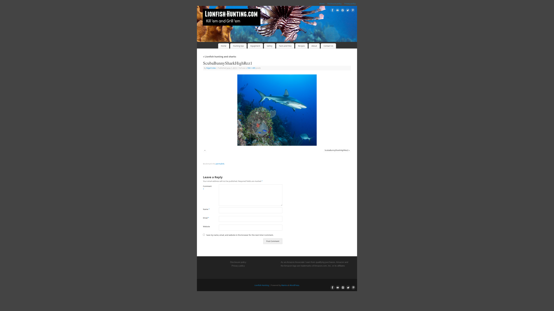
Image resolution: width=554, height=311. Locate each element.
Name (206, 209)
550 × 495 (251, 68)
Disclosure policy (334, 3)
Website (206, 226)
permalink (220, 164)
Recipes (301, 46)
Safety (269, 46)
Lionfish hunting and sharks (219, 56)
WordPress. (295, 285)
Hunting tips (238, 46)
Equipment (255, 46)
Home (321, 3)
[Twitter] (348, 10)
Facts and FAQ (285, 46)
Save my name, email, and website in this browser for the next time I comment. (240, 235)
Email (206, 218)
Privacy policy (350, 3)
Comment (207, 187)
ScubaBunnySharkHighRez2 (336, 150)
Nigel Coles (211, 68)
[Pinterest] (353, 10)
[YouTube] (337, 10)
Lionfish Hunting (261, 285)
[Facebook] (332, 10)
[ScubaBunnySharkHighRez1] (277, 110)
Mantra (284, 285)
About (314, 46)
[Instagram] (342, 10)
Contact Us (328, 46)
